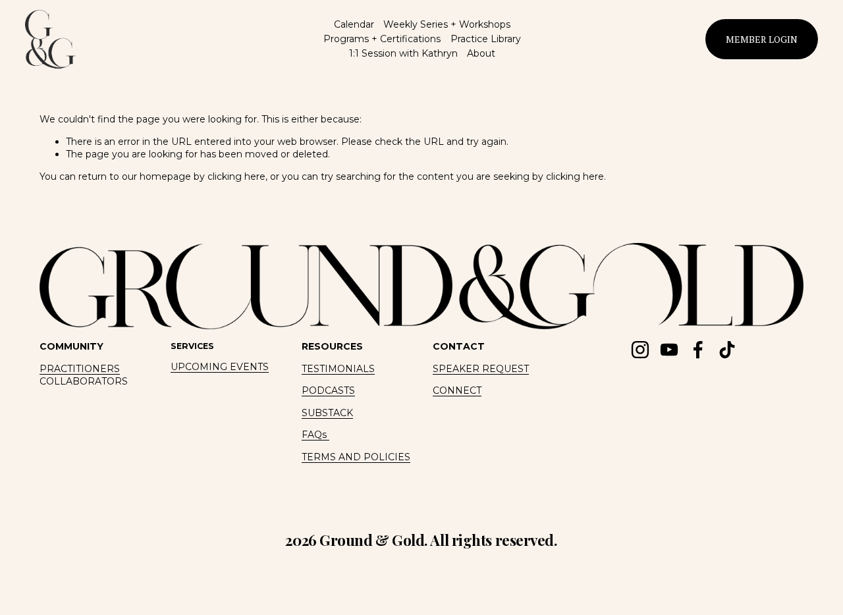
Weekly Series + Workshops (446, 24)
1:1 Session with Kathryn (403, 53)
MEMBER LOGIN (762, 39)
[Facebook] (698, 349)
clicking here (236, 176)
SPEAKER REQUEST (481, 369)
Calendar (354, 24)
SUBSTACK (327, 413)
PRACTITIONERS (80, 369)
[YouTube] (669, 349)
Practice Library (485, 39)
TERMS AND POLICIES (356, 457)
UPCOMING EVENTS (220, 367)
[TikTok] (727, 349)
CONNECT (457, 390)
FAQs (315, 435)
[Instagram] (640, 349)
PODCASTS (328, 390)
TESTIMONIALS (338, 369)
